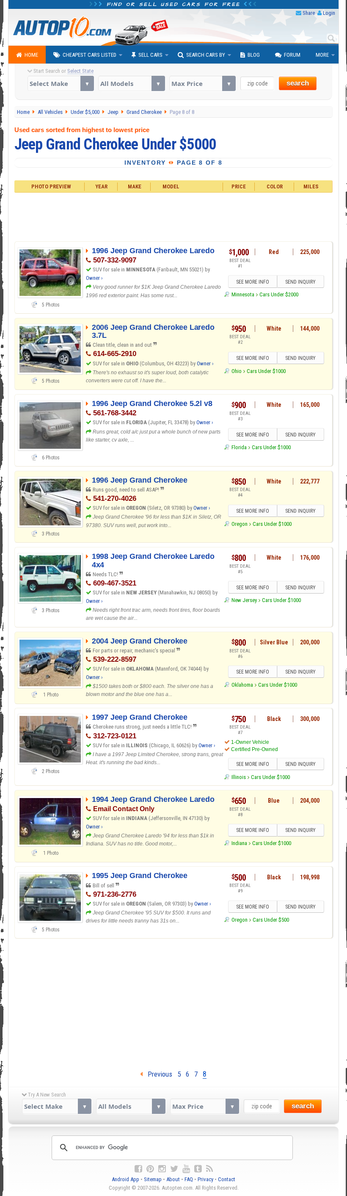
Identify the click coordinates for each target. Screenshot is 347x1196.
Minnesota (242, 294)
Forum (292, 55)
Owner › (94, 278)
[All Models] (131, 83)
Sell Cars (150, 55)
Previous (157, 1074)
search (297, 83)
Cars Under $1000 (266, 371)
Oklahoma (242, 685)
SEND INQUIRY (300, 282)
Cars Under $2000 (278, 294)
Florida (238, 447)
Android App (125, 1179)
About (173, 1179)
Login (329, 13)
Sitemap (153, 1179)
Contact (226, 1179)
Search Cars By (205, 55)
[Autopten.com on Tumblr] (198, 1169)
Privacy (205, 1179)
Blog (254, 55)
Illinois (238, 777)
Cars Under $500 (271, 920)
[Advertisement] (173, 216)
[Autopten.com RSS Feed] (209, 1169)
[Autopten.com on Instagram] (162, 1169)
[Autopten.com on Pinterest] (150, 1169)
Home (31, 55)
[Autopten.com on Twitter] (174, 1169)
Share (309, 13)
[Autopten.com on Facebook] (138, 1169)
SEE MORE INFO (252, 282)
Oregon (239, 524)
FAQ (189, 1179)
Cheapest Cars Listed (89, 55)
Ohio (236, 371)
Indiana (239, 843)
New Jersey (243, 600)
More (322, 55)
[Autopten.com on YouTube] (186, 1169)
